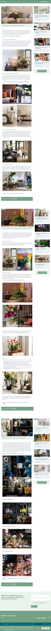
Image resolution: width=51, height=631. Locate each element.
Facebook (13, 402)
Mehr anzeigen (41, 71)
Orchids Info (3, 1)
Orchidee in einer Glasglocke (8, 499)
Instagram (9, 402)
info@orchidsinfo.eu (8, 618)
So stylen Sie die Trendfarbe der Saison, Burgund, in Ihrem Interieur (18, 81)
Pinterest (18, 402)
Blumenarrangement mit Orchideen (9, 526)
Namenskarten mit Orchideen (8, 551)
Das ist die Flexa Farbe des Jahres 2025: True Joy (15, 193)
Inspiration (3, 6)
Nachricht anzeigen (38, 19)
